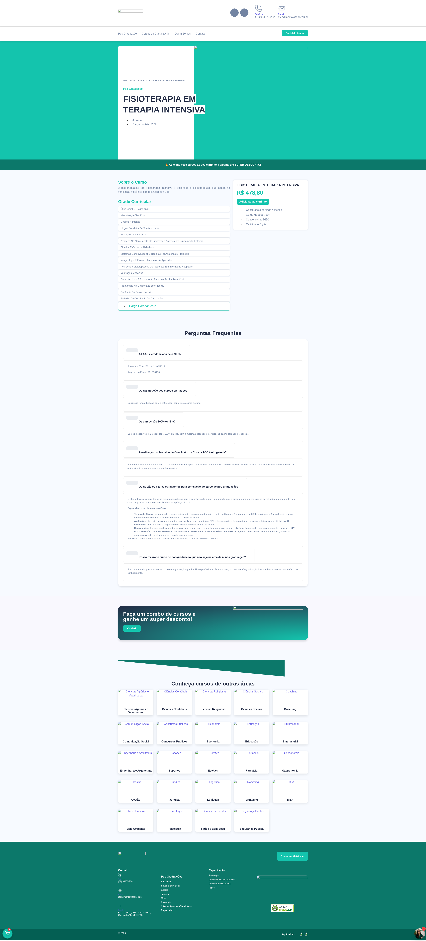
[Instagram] (244, 12)
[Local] (119, 906)
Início (125, 80)
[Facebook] (234, 12)
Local (120, 910)
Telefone (259, 14)
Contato (200, 33)
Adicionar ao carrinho (253, 201)
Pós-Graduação (127, 33)
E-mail (281, 14)
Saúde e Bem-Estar (138, 80)
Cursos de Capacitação (156, 33)
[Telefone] (258, 8)
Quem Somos (183, 33)
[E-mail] (281, 8)
